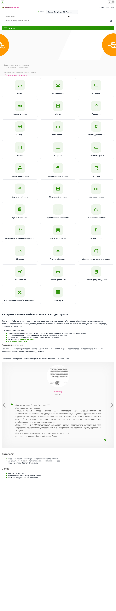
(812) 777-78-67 (108, 7)
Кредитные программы (17, 341)
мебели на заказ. (27, 339)
